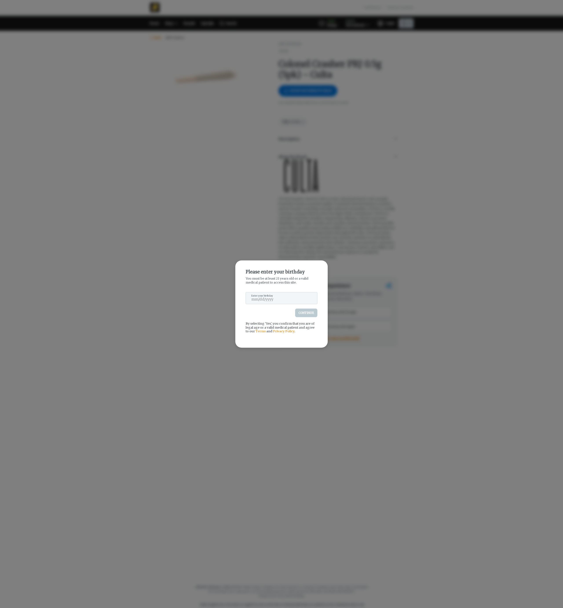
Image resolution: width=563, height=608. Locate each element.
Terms (261, 331)
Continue (306, 313)
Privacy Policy (283, 331)
